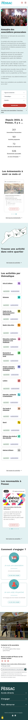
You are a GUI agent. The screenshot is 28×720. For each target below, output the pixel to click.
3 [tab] (16, 214)
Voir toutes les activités (13, 262)
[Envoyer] (25, 669)
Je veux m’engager (13, 156)
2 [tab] (14, 214)
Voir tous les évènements (13, 218)
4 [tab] (16, 529)
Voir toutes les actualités (13, 539)
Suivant (26, 625)
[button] (22, 2)
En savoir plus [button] (14, 208)
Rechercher (14, 105)
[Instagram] (8, 661)
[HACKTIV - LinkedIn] (15, 716)
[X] (5, 661)
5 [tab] (18, 529)
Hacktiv (20, 712)
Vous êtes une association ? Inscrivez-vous (12, 111)
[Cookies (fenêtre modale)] (2, 717)
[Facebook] (2, 661)
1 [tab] (12, 214)
